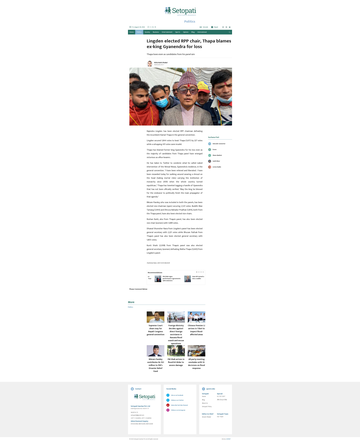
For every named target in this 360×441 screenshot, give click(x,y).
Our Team (220, 417)
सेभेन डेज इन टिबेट (222, 400)
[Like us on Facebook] (223, 27)
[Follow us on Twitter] (226, 27)
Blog (193, 32)
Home (204, 396)
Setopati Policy (207, 406)
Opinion (185, 32)
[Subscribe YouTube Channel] (230, 27)
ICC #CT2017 (221, 396)
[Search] (229, 32)
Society (147, 32)
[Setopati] (144, 397)
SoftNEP (228, 439)
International (202, 32)
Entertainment (167, 32)
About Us (205, 403)
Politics (139, 32)
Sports (177, 32)
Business (156, 32)
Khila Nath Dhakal (160, 62)
